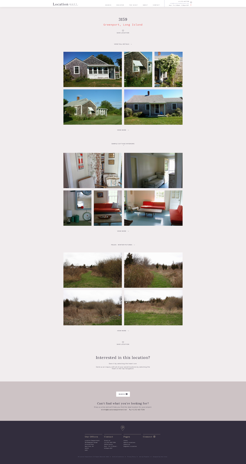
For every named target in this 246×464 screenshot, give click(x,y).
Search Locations (129, 442)
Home (126, 440)
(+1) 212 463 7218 (183, 1)
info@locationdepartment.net (179, 3)
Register (120, 5)
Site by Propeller (144, 456)
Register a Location (130, 446)
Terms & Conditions (118, 456)
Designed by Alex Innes (160, 456)
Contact (156, 5)
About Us (127, 444)
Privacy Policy (131, 456)
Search (108, 5)
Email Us (107, 440)
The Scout (133, 5)
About (145, 5)
